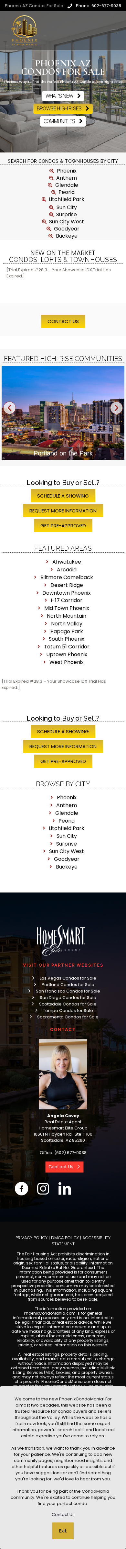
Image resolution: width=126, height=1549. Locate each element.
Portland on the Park (63, 453)
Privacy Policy (31, 1238)
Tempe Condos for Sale (68, 1010)
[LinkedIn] (65, 1189)
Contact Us (63, 1514)
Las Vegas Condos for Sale (68, 978)
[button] (9, 408)
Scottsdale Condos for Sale (68, 1004)
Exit (63, 1530)
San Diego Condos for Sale (68, 997)
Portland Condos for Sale (68, 985)
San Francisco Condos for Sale (68, 991)
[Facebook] (21, 1189)
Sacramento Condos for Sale (68, 1017)
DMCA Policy (65, 1238)
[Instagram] (43, 1189)
